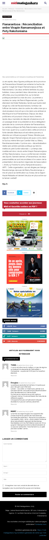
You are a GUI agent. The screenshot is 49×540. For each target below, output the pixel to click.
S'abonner (41, 341)
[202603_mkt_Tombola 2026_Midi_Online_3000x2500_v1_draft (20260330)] (24, 235)
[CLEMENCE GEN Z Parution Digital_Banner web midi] (24, 269)
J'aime (43, 326)
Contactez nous (40, 524)
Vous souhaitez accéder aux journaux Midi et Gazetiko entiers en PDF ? (23, 205)
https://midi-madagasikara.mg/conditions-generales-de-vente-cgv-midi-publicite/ (25, 532)
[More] (34, 192)
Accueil (4, 9)
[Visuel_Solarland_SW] (24, 302)
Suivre (42, 331)
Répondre (14, 375)
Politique (11, 9)
